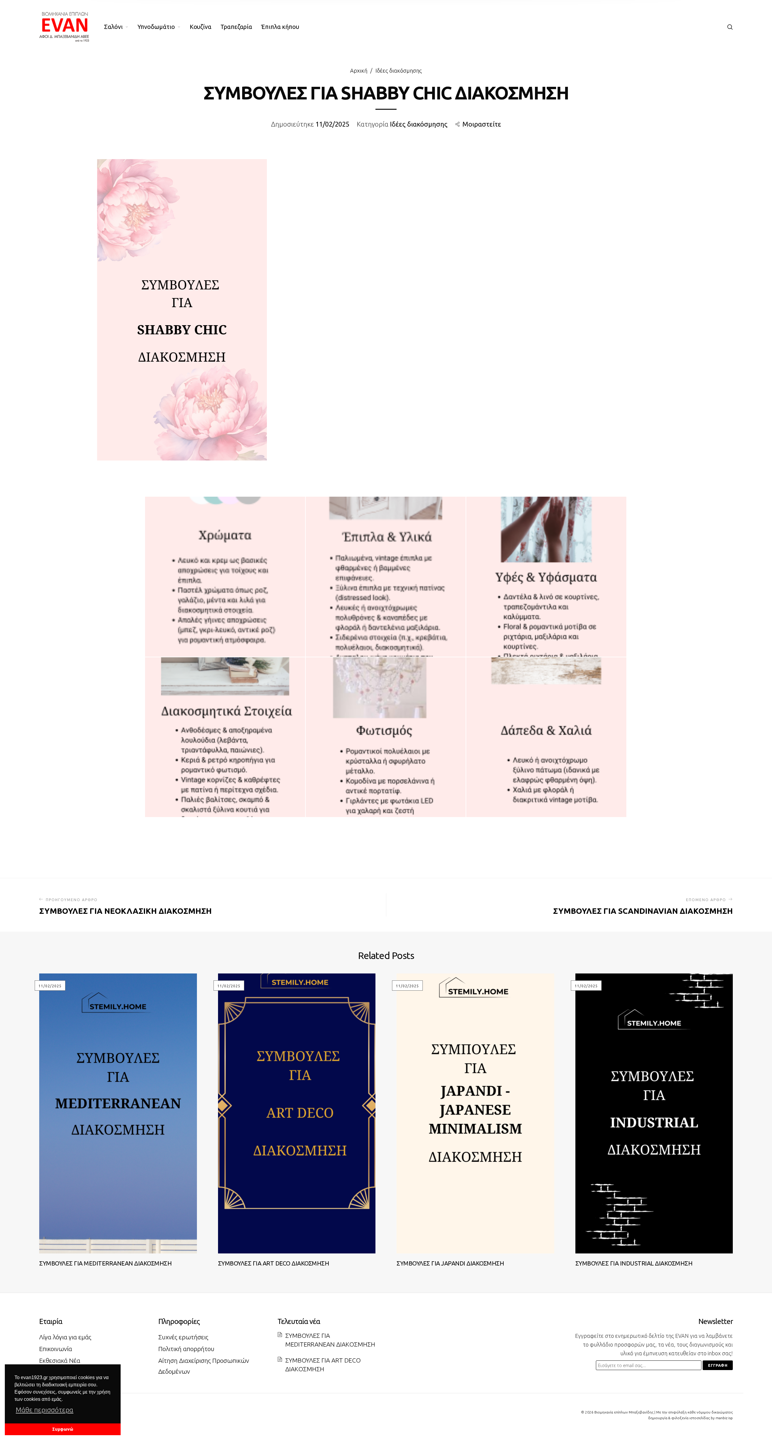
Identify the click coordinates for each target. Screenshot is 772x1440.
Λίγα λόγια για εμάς (65, 1337)
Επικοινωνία (55, 1348)
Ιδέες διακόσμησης (398, 71)
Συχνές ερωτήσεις (183, 1337)
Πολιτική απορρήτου (186, 1348)
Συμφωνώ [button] (62, 1429)
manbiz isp (724, 1418)
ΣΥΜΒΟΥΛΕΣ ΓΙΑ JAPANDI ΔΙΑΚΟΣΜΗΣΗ (450, 1263)
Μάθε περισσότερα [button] (44, 1409)
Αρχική (358, 71)
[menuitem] (121, 27)
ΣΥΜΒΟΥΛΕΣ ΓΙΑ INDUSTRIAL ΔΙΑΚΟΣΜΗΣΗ (634, 1263)
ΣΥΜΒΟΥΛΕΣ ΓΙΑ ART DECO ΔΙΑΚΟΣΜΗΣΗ (273, 1263)
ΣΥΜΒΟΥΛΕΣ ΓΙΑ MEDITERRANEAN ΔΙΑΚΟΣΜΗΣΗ (105, 1263)
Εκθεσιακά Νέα (59, 1360)
